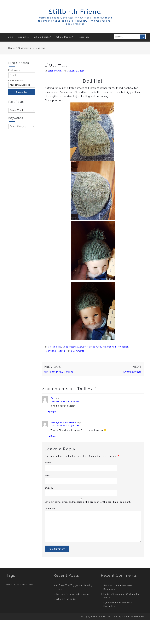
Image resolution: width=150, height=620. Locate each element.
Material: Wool (94, 347)
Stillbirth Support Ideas (23, 584)
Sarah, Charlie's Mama (63, 423)
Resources (84, 37)
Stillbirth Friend (75, 11)
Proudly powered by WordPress (129, 616)
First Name (14, 70)
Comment (51, 508)
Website (49, 488)
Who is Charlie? (42, 37)
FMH (53, 398)
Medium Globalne (112, 594)
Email (49, 475)
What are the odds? (66, 599)
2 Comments (77, 351)
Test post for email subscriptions (73, 594)
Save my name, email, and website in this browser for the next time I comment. (88, 502)
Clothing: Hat (25, 48)
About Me (23, 37)
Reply (54, 411)
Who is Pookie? (64, 37)
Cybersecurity (110, 603)
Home (10, 37)
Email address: (16, 80)
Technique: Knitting (55, 351)
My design (123, 347)
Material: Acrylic (77, 347)
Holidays (9, 584)
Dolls (65, 347)
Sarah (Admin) (55, 71)
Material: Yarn (110, 347)
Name (49, 462)
